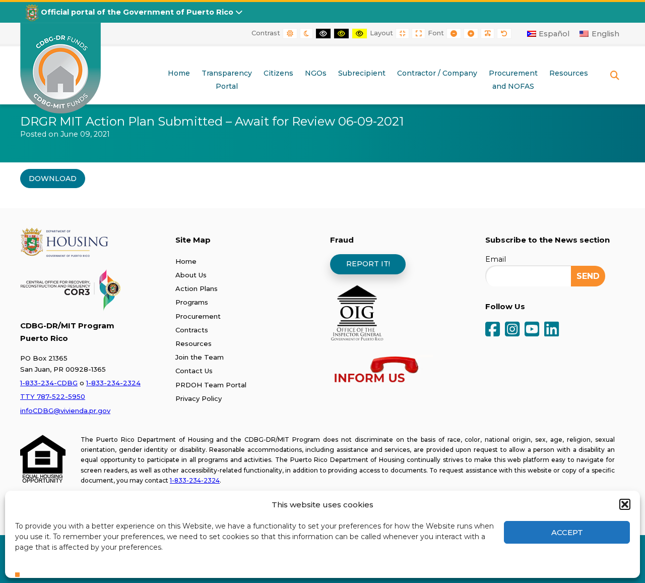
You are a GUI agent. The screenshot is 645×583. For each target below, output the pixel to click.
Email (495, 259)
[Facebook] (492, 330)
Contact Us (194, 371)
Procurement (198, 316)
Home (186, 261)
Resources (193, 343)
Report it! (368, 263)
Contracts (191, 330)
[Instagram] (512, 330)
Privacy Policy (198, 398)
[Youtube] (532, 330)
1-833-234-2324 (113, 383)
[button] (625, 504)
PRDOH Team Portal (210, 385)
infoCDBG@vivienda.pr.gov (65, 410)
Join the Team (199, 357)
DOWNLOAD (53, 178)
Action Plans (196, 288)
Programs (191, 302)
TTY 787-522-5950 (52, 396)
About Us (191, 275)
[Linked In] (551, 330)
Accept (567, 532)
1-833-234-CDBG (49, 383)
